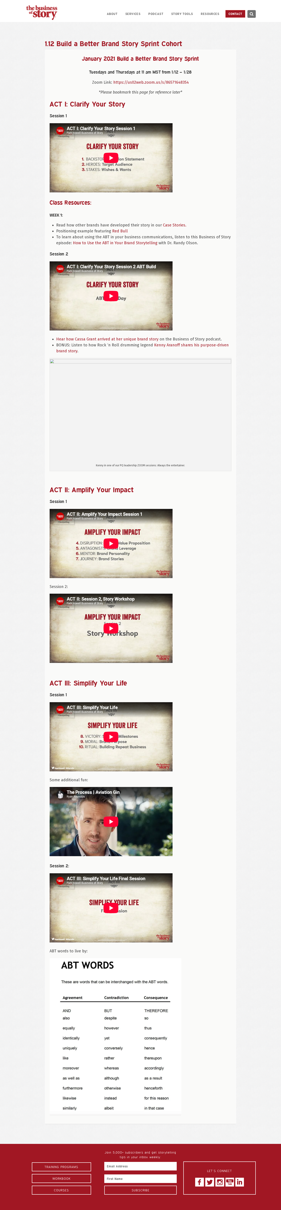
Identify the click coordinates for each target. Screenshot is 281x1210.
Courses (61, 1190)
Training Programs (61, 1167)
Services (132, 14)
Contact (235, 14)
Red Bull (120, 231)
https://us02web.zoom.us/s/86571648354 (151, 82)
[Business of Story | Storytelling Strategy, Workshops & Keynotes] (41, 12)
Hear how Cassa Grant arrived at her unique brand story (107, 339)
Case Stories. (174, 225)
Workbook (61, 1178)
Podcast (155, 14)
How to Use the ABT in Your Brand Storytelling (115, 243)
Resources (210, 14)
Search (251, 14)
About (112, 14)
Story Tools (182, 14)
